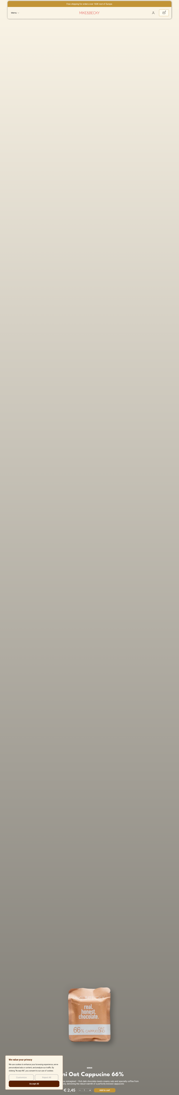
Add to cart (104, 1090)
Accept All (34, 1084)
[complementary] (34, 1072)
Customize (21, 1077)
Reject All (46, 1077)
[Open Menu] (18, 12)
